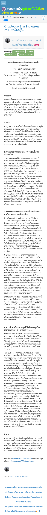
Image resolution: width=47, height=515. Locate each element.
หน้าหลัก (8, 17)
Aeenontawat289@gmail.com (22, 461)
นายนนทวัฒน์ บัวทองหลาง (22, 458)
